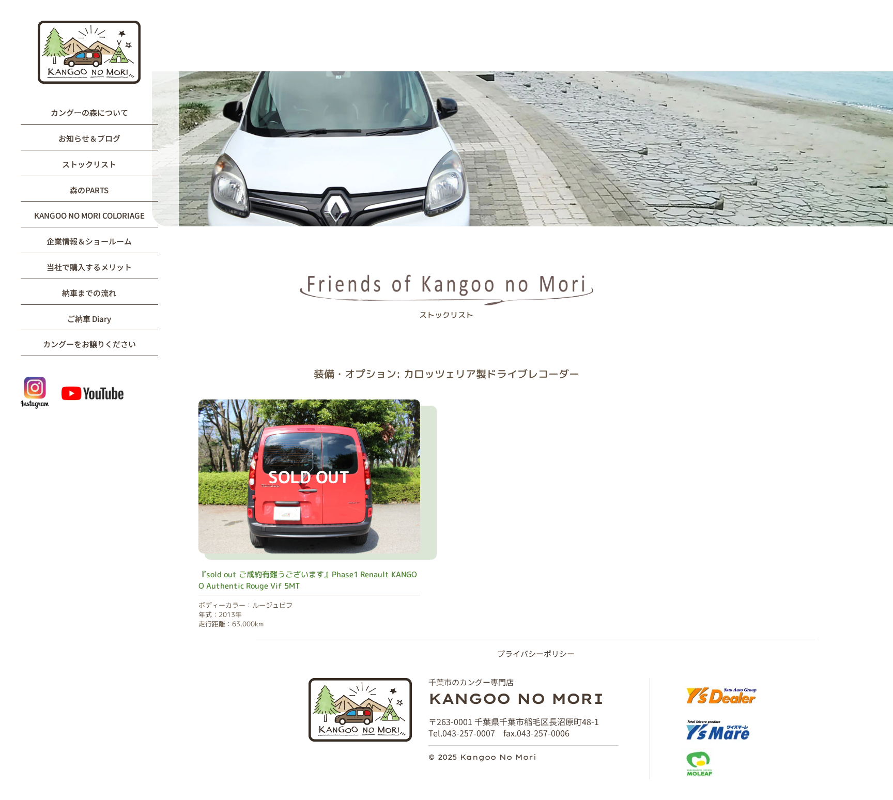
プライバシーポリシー (536, 653)
